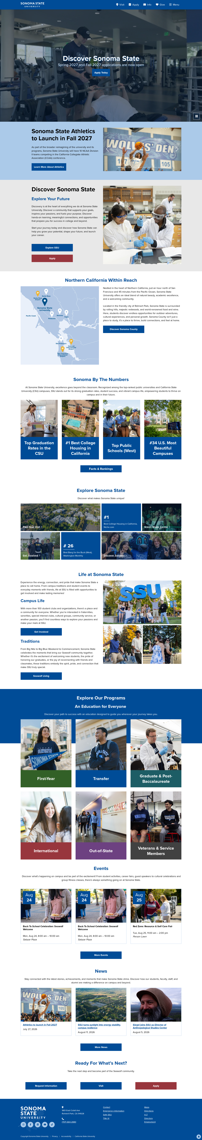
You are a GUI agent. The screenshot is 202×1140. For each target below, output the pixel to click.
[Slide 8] (155, 167)
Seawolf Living (41, 676)
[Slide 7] (150, 167)
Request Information (46, 1086)
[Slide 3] (130, 167)
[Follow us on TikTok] (52, 1124)
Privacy (55, 1136)
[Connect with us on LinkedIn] (37, 1124)
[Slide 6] (145, 167)
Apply (52, 258)
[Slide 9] (159, 167)
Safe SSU (107, 1114)
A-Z (146, 1114)
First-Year (46, 778)
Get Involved (41, 632)
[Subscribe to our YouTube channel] (45, 1124)
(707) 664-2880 (69, 1122)
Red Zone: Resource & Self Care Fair (152, 926)
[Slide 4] (135, 167)
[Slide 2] (125, 167)
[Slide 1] (120, 167)
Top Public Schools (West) (122, 448)
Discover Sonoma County (124, 329)
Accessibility (66, 1136)
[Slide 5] (140, 167)
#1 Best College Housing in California (80, 448)
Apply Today (101, 72)
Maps (146, 1107)
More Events (101, 955)
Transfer (101, 778)
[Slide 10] (164, 167)
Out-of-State (101, 850)
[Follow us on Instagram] (23, 1124)
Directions (148, 1111)
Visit (101, 1086)
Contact (106, 1107)
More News (101, 1047)
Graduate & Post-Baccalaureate (156, 778)
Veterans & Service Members (156, 851)
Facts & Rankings (101, 469)
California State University (85, 1136)
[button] (199, 1137)
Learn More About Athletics (49, 167)
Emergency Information (113, 1111)
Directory (148, 1118)
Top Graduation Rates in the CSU (39, 448)
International (46, 850)
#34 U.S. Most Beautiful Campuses (163, 448)
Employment (150, 1122)
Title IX (106, 1118)
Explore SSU (52, 247)
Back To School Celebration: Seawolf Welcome (43, 928)
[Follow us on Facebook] (30, 1124)
